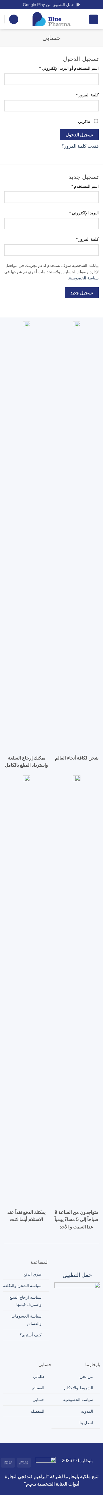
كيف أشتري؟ (30, 1335)
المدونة (87, 1411)
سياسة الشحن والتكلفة (22, 1285)
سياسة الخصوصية (84, 278)
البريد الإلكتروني (78, 212)
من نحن (86, 1376)
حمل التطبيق (77, 1275)
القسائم (38, 1388)
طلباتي (38, 1376)
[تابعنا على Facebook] (79, 1449)
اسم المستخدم (79, 186)
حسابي (38, 1399)
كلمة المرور (81, 94)
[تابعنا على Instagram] (70, 1449)
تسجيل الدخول (79, 134)
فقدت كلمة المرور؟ (80, 146)
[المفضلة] (13, 19)
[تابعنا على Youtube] (24, 1449)
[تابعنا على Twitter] (61, 1449)
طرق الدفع (32, 1274)
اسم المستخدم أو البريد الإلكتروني (63, 68)
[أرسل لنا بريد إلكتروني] (51, 1449)
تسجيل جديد (81, 292)
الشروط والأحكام (78, 1388)
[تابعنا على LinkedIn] (33, 1449)
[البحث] (82, 19)
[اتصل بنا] (42, 1449)
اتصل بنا (86, 1422)
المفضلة (37, 1411)
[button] (93, 19)
